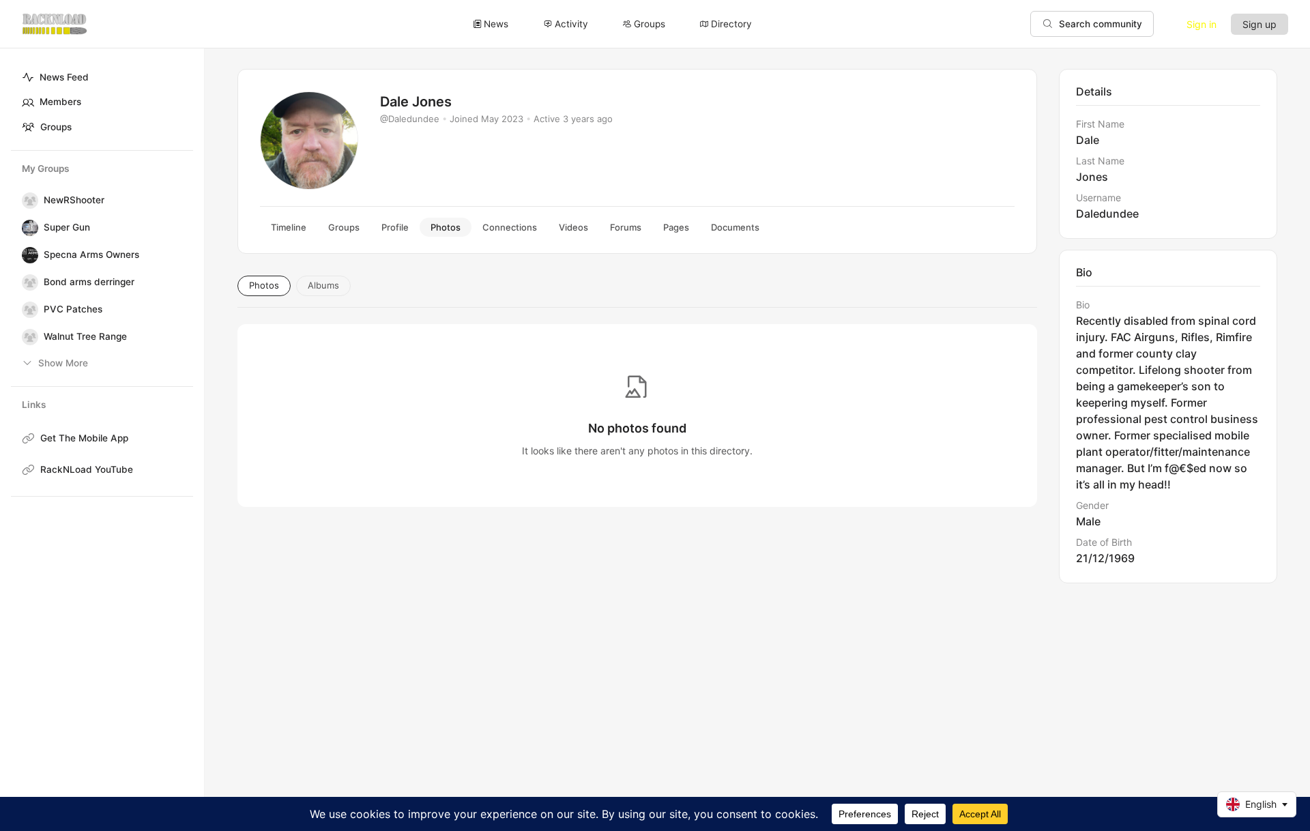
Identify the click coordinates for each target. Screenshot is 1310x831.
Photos (264, 285)
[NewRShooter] (27, 200)
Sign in (1202, 24)
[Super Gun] (27, 228)
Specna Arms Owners (91, 254)
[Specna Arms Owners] (27, 255)
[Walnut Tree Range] (27, 337)
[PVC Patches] (27, 309)
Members (60, 101)
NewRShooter (74, 199)
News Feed (64, 77)
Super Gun (67, 227)
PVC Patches (73, 309)
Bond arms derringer (89, 281)
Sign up (1259, 24)
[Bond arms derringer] (27, 282)
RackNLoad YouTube (86, 469)
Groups (56, 126)
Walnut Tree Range (85, 336)
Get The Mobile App (84, 438)
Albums (323, 285)
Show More (63, 363)
